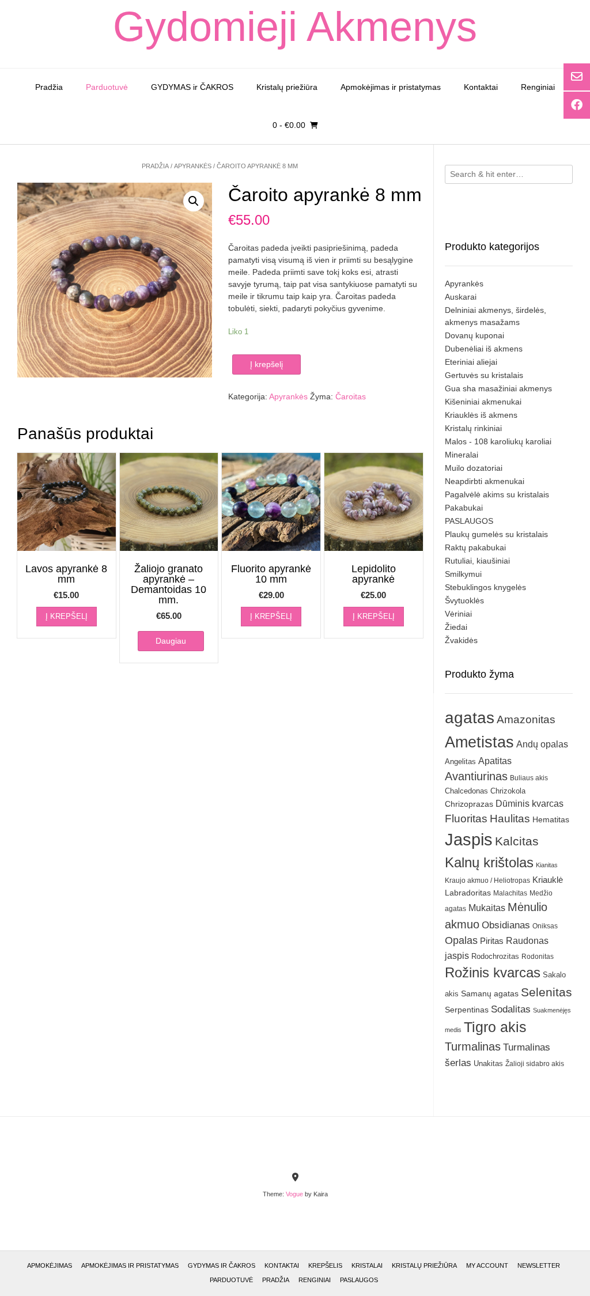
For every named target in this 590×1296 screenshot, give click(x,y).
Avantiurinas (476, 776)
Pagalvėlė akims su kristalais (497, 494)
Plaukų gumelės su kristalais (496, 534)
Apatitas (495, 760)
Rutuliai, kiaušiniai (477, 560)
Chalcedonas (466, 791)
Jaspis (469, 839)
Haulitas (510, 819)
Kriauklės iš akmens (481, 415)
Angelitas (460, 761)
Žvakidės (461, 640)
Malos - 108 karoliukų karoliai (498, 441)
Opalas (461, 940)
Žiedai (456, 627)
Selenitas (546, 992)
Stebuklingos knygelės (485, 587)
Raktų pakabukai (475, 547)
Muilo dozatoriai (473, 468)
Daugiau (171, 640)
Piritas (492, 941)
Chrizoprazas (469, 804)
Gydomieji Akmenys (295, 26)
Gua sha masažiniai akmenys (498, 388)
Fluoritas (466, 819)
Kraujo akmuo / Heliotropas (487, 880)
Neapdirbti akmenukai (484, 481)
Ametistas (479, 742)
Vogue (294, 1194)
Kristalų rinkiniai (473, 428)
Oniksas (545, 926)
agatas (469, 717)
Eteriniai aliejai (471, 361)
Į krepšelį (266, 364)
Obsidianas (506, 925)
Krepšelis (325, 1265)
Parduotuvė (107, 87)
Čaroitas (350, 396)
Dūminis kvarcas (529, 803)
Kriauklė (547, 880)
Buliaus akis (529, 778)
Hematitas (550, 819)
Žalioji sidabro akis (534, 1064)
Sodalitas (511, 1009)
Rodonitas (537, 956)
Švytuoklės (464, 600)
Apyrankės (192, 166)
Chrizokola (507, 791)
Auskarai (460, 296)
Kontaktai (481, 87)
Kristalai (367, 1265)
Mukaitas (486, 907)
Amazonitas (526, 719)
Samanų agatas (490, 993)
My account (487, 1265)
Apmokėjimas (49, 1265)
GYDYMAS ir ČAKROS (192, 87)
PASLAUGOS (469, 521)
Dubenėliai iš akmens (484, 348)
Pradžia (49, 87)
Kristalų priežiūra (286, 87)
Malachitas (510, 893)
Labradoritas (468, 892)
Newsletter (538, 1265)
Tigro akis (495, 1027)
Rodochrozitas (495, 956)
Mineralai (461, 454)
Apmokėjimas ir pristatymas (391, 87)
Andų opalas (542, 744)
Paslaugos (359, 1279)
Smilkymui (463, 574)
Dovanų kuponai (474, 335)
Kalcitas (517, 841)
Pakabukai (464, 507)
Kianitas (547, 865)
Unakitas (488, 1063)
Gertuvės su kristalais (484, 375)
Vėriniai (458, 613)
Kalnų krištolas (489, 862)
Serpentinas (467, 1009)
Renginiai (538, 87)
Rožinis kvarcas (492, 972)
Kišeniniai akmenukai (483, 401)
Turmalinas (473, 1046)
